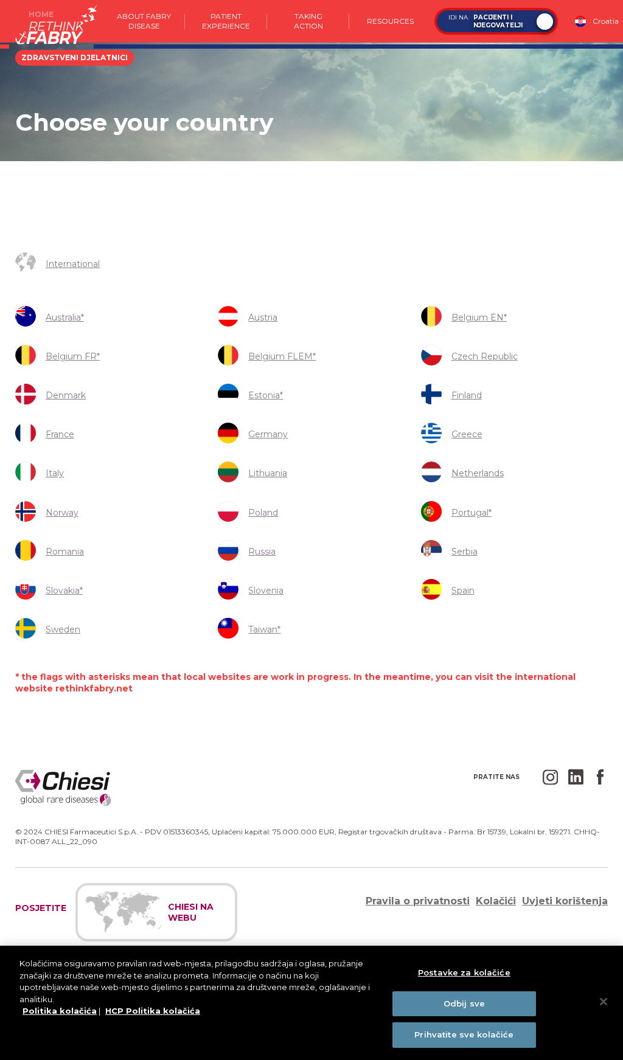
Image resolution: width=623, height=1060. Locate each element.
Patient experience (226, 21)
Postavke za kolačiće (464, 972)
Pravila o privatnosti (418, 901)
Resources (390, 21)
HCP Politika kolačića (152, 1011)
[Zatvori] (603, 1001)
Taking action (308, 21)
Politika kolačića (60, 1011)
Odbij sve (464, 1003)
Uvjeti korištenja (565, 901)
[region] (311, 1003)
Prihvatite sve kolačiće (463, 1034)
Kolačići (496, 901)
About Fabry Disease (144, 21)
